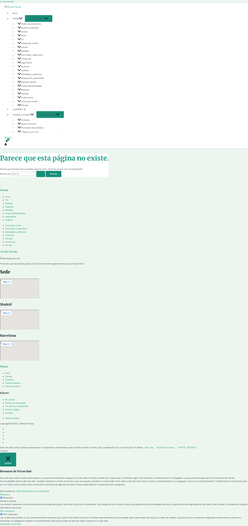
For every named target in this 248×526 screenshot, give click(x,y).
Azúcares (25, 66)
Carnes (24, 47)
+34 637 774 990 (8, 251)
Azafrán (25, 70)
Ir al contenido (7, 1)
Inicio (14, 13)
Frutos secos (27, 97)
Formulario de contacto (32, 127)
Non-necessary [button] (7, 511)
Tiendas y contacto (21, 114)
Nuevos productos (30, 27)
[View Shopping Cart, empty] (7, 141)
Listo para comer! (29, 101)
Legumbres (26, 62)
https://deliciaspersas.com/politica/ (33, 491)
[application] (20, 18)
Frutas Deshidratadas (31, 85)
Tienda (15, 18)
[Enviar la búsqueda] (40, 174)
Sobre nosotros (28, 123)
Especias (25, 89)
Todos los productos (31, 23)
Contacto (25, 120)
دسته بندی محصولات (30, 131)
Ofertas (24, 105)
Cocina (24, 31)
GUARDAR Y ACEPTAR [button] (10, 524)
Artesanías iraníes (29, 43)
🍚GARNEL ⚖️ (19, 109)
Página (4, 366)
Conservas (26, 58)
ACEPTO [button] (182, 447)
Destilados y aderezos (31, 74)
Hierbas (25, 93)
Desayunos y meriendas (32, 78)
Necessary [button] (5, 494)
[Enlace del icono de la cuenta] (6, 144)
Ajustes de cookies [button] (166, 447)
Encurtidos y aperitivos (32, 54)
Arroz (23, 35)
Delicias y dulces (28, 82)
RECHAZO (191, 447)
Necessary (8, 497)
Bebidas (25, 51)
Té (22, 39)
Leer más (149, 447)
